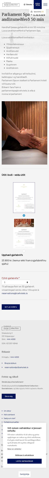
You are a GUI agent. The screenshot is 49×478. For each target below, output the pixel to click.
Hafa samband (9, 414)
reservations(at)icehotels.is (16, 367)
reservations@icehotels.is (15, 293)
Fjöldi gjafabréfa (10, 278)
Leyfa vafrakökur (24, 461)
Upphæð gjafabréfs (12, 254)
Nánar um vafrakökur (14, 449)
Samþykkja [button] (24, 474)
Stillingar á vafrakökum (24, 455)
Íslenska (29, 4)
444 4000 (11, 339)
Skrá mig (9, 396)
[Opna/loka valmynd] (45, 4)
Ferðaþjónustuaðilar (11, 422)
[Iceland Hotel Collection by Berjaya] (10, 4)
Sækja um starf (9, 418)
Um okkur (7, 411)
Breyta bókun (10, 363)
